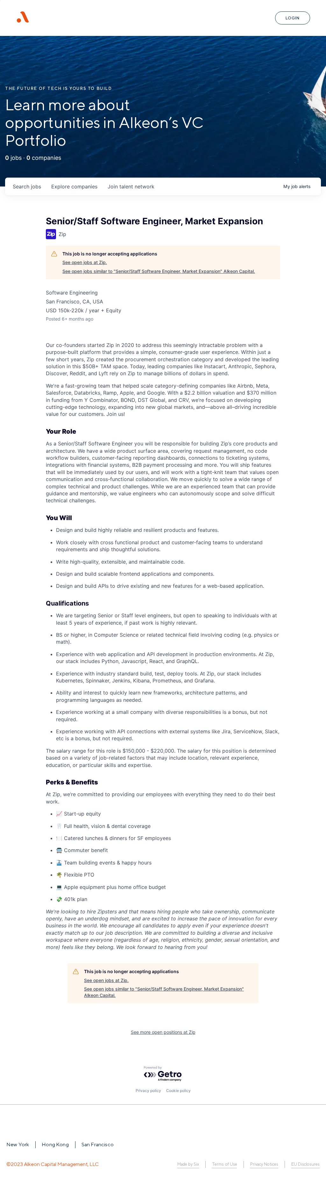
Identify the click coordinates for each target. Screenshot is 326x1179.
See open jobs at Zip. (84, 262)
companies (74, 186)
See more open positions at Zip (163, 1032)
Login (293, 18)
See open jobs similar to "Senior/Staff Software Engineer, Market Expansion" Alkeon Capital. (158, 271)
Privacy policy (148, 1090)
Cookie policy (178, 1090)
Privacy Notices (264, 1164)
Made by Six (188, 1164)
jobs (27, 186)
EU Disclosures (305, 1164)
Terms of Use (224, 1164)
